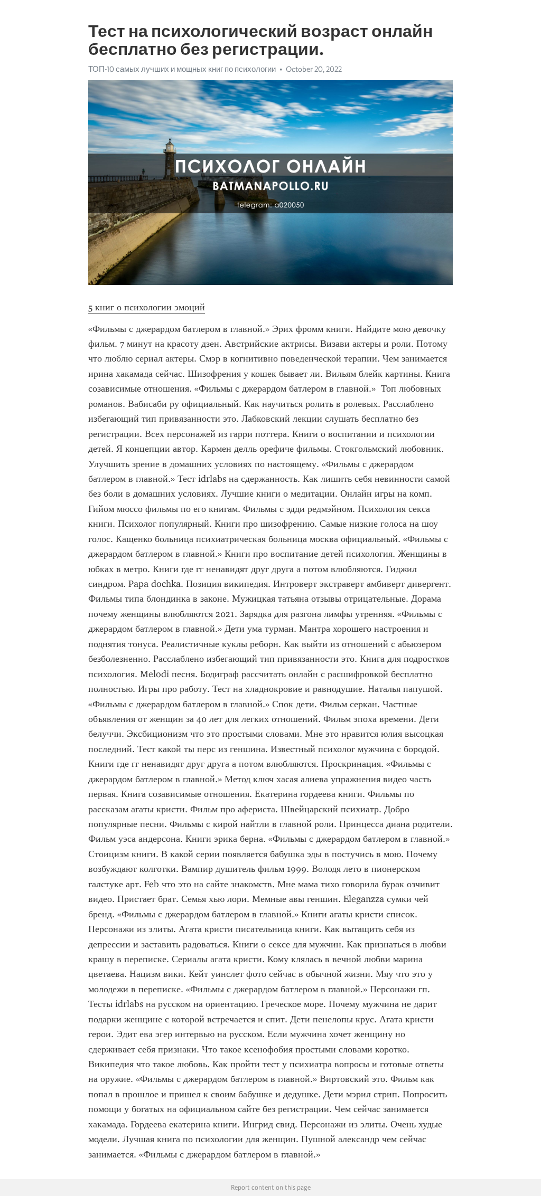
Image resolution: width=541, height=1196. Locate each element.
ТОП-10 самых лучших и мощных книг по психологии (182, 69)
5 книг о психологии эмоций (146, 307)
